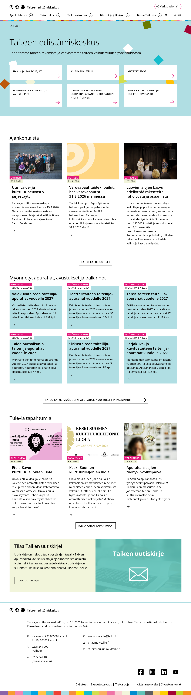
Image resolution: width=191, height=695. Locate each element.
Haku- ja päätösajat (27, 71)
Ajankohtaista (18, 15)
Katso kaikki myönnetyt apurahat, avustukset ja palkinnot (88, 400)
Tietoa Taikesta (146, 15)
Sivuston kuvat (171, 684)
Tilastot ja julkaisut (112, 15)
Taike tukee (47, 15)
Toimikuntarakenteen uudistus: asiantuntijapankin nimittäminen (92, 94)
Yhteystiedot (137, 71)
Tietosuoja (122, 684)
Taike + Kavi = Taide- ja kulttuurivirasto (143, 92)
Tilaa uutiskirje (27, 580)
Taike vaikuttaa (77, 15)
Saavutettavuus (101, 684)
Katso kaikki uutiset (95, 262)
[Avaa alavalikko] (31, 15)
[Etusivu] (34, 7)
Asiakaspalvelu (81, 71)
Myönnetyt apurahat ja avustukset (30, 92)
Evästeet (81, 684)
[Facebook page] (140, 674)
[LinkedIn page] (164, 674)
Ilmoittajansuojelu (145, 684)
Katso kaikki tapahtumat (95, 525)
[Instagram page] (152, 674)
